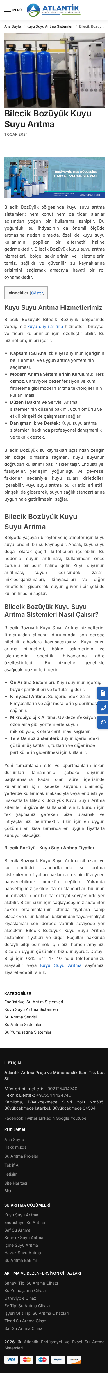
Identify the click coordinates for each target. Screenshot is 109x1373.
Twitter (30, 1118)
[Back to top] (98, 1365)
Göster (37, 293)
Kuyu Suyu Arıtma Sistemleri (50, 26)
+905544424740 (53, 1095)
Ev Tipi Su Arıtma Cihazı (27, 1305)
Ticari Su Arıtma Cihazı (25, 1320)
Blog (8, 1190)
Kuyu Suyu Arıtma (60, 965)
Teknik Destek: (19, 1095)
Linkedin (47, 1118)
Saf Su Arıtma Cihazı (23, 1328)
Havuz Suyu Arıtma (22, 1252)
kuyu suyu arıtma (45, 326)
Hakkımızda (15, 1147)
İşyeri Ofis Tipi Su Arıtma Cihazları (36, 1313)
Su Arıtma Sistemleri (23, 1024)
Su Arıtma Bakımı (20, 1260)
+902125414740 (60, 1089)
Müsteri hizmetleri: (23, 1089)
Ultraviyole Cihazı (20, 1298)
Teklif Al (11, 1165)
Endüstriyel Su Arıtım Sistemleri (33, 1001)
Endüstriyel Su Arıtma (24, 1222)
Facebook (13, 1118)
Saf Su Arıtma (17, 1229)
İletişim (10, 1174)
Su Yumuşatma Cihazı (25, 1290)
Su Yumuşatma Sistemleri (28, 1032)
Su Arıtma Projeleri (21, 1156)
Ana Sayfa (12, 26)
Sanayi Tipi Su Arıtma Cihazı (31, 1282)
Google (62, 1118)
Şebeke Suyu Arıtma (23, 1237)
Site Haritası (15, 1183)
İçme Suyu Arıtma (21, 1245)
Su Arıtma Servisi (20, 1016)
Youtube (78, 1118)
